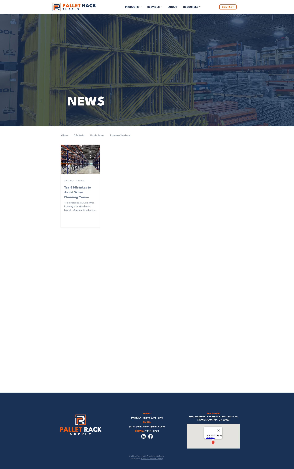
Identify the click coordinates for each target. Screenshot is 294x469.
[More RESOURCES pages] (200, 7)
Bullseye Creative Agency (152, 459)
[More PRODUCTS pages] (140, 7)
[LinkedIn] (143, 436)
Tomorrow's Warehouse (120, 135)
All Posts (64, 135)
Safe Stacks (79, 135)
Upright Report (97, 135)
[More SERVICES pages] (161, 7)
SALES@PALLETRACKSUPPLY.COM (147, 427)
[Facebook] (150, 436)
